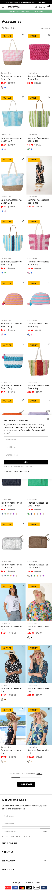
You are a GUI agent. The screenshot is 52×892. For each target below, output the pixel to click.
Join (26, 462)
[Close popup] (48, 419)
